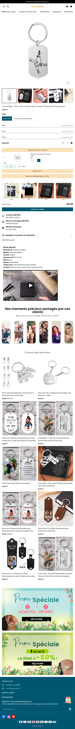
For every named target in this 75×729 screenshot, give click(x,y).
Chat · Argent (22, 166)
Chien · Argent (9, 166)
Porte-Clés (7, 118)
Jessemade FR (39, 726)
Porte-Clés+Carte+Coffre (23, 118)
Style (4, 163)
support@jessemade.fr (13, 688)
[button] (4, 6)
